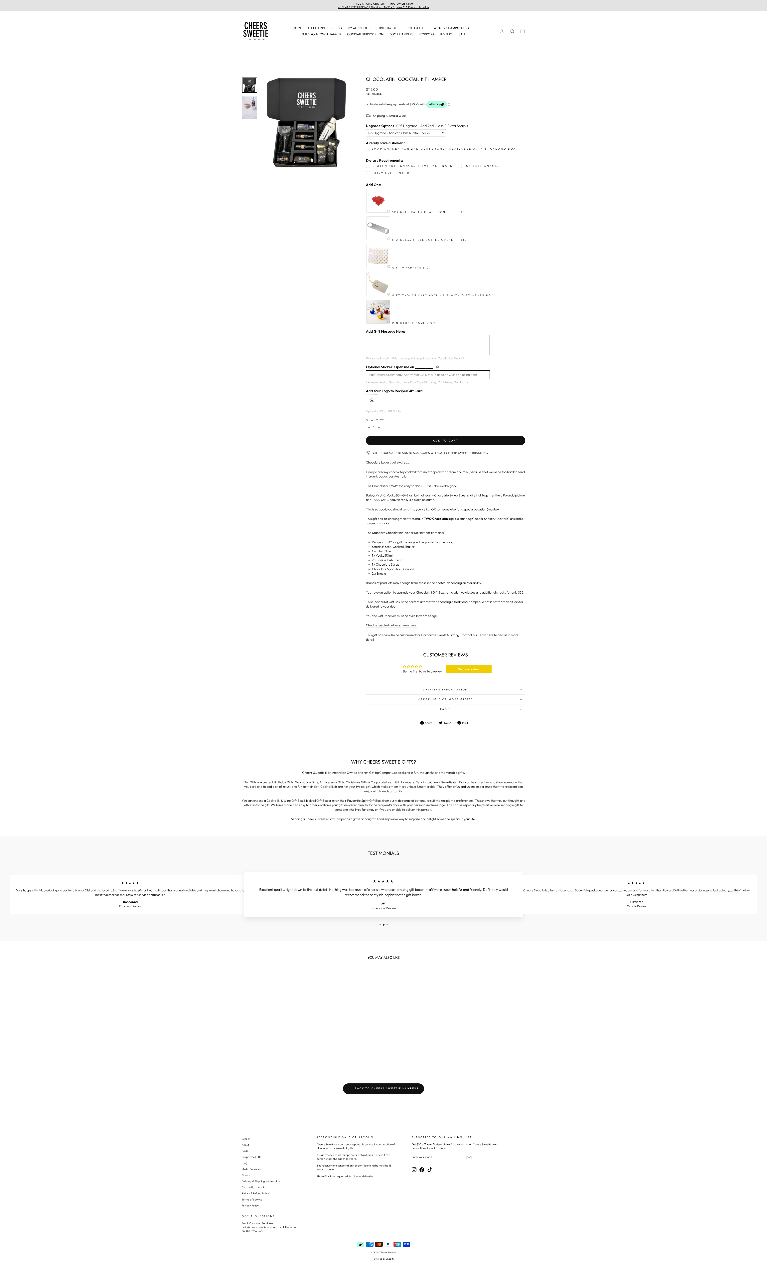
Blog (244, 1163)
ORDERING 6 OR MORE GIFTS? (445, 699)
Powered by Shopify (383, 1258)
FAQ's (245, 1151)
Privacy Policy (250, 1205)
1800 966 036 (253, 1231)
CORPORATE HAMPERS (436, 34)
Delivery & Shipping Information (261, 1181)
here (490, 635)
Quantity (375, 420)
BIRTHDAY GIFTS (389, 28)
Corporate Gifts (251, 1157)
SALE (462, 34)
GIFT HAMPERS (319, 28)
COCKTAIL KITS (416, 28)
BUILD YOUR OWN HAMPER (321, 34)
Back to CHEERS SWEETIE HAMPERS (386, 1088)
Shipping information (445, 689)
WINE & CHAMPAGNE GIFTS (453, 28)
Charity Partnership (253, 1187)
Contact (246, 1175)
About (245, 1145)
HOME (297, 28)
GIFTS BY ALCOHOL (354, 28)
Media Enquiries (251, 1169)
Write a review (468, 669)
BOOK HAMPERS (401, 34)
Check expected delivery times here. (391, 625)
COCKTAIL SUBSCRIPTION (365, 34)
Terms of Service (252, 1199)
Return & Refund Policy (255, 1193)
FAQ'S (445, 709)
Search (246, 1139)
